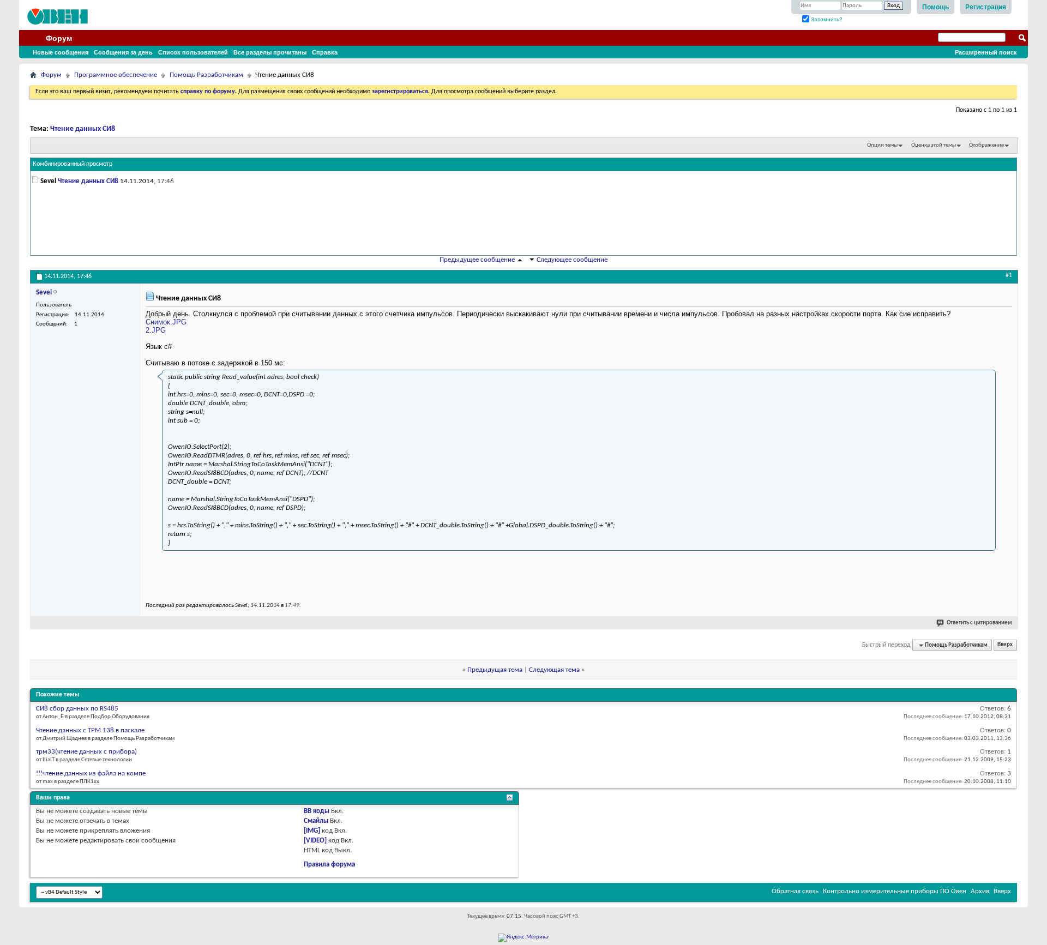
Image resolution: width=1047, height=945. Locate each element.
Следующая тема (554, 669)
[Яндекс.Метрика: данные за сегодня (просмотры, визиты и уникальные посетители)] (523, 938)
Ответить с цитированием (979, 623)
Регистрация (985, 7)
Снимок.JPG (166, 322)
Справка (325, 52)
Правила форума (329, 864)
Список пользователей (193, 52)
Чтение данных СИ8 (82, 129)
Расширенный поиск (986, 52)
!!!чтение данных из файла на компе (91, 773)
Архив (980, 891)
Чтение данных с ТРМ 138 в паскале (90, 730)
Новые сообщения (60, 52)
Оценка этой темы (933, 145)
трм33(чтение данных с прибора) (86, 751)
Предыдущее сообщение (477, 259)
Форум (59, 38)
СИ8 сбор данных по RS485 (77, 708)
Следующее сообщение (572, 259)
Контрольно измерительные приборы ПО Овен (894, 891)
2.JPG (156, 330)
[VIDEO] (315, 840)
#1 (1009, 275)
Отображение (986, 145)
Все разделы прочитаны (269, 52)
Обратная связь (795, 891)
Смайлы (316, 820)
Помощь (935, 7)
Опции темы (882, 145)
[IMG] (312, 830)
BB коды (316, 811)
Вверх (1005, 645)
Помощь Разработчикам (206, 75)
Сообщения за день (123, 52)
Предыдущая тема (494, 669)
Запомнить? (826, 19)
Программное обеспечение (115, 75)
